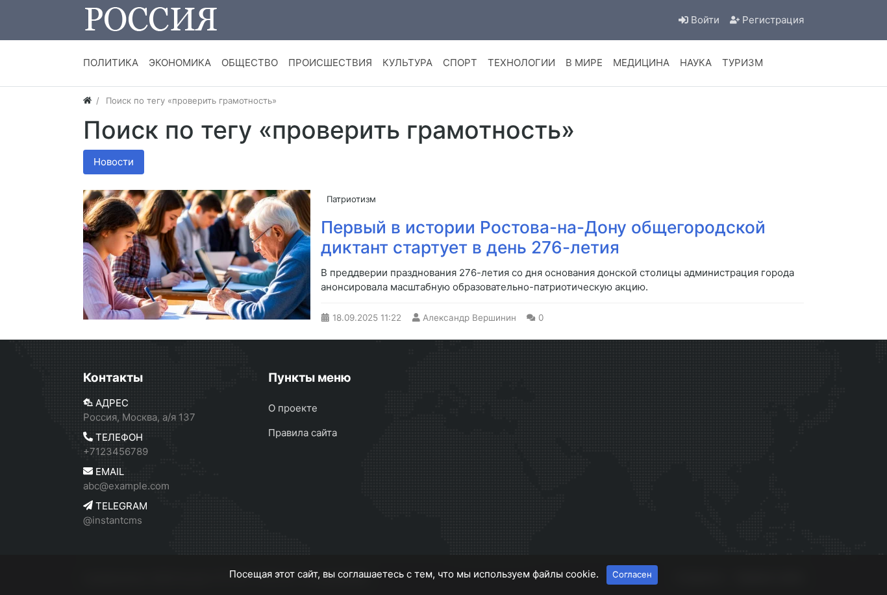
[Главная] (87, 100)
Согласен (632, 574)
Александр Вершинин (469, 317)
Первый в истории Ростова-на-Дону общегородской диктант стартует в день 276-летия (543, 237)
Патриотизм (351, 199)
